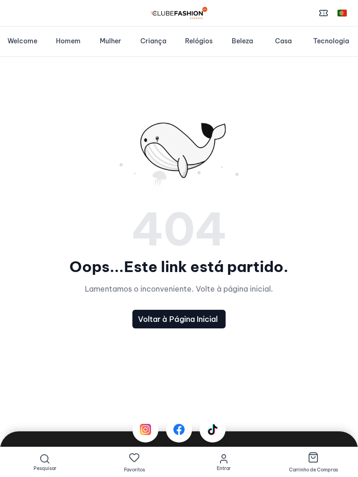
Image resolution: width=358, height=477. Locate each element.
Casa (283, 41)
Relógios (199, 41)
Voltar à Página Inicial (178, 319)
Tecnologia (331, 41)
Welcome (22, 41)
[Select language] (342, 13)
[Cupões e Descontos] (323, 13)
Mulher (110, 41)
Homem (68, 41)
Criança (153, 41)
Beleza (242, 41)
